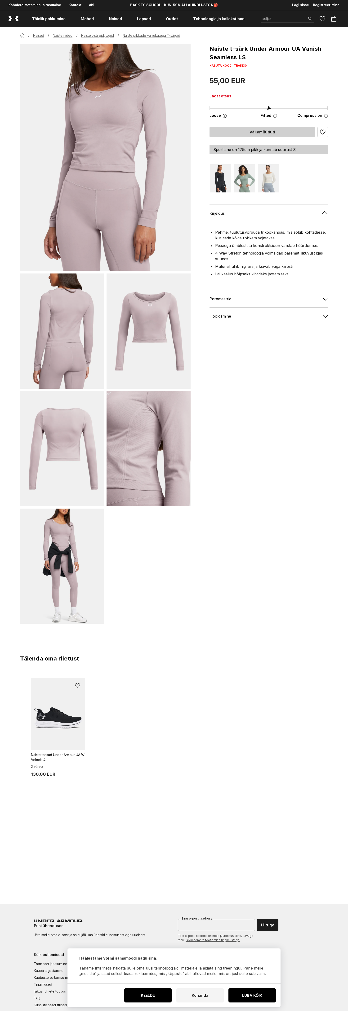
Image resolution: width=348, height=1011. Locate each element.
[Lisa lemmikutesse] (77, 685)
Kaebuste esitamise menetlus (56, 977)
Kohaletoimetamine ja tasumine (35, 5)
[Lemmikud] (322, 19)
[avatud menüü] (69, 18)
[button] (322, 132)
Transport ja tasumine (50, 964)
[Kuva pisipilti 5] (62, 566)
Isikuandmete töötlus (50, 991)
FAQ (37, 998)
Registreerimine (326, 5)
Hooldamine (220, 316)
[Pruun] (269, 178)
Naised (38, 35)
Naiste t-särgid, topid (97, 35)
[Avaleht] (22, 35)
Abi (91, 5)
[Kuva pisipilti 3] (62, 448)
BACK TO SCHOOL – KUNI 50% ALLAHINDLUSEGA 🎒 (174, 5)
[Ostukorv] (334, 19)
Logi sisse (300, 5)
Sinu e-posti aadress (197, 918)
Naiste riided (62, 35)
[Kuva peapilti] (105, 157)
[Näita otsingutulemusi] (310, 19)
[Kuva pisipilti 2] (149, 331)
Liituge (267, 925)
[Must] (221, 178)
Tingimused (43, 984)
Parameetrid (220, 298)
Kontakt (75, 5)
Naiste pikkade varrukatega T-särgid (151, 35)
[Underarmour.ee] (13, 19)
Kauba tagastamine (48, 971)
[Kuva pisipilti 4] (149, 448)
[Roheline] (245, 178)
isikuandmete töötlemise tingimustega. (213, 940)
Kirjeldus (217, 213)
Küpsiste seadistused (50, 1005)
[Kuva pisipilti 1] (62, 331)
